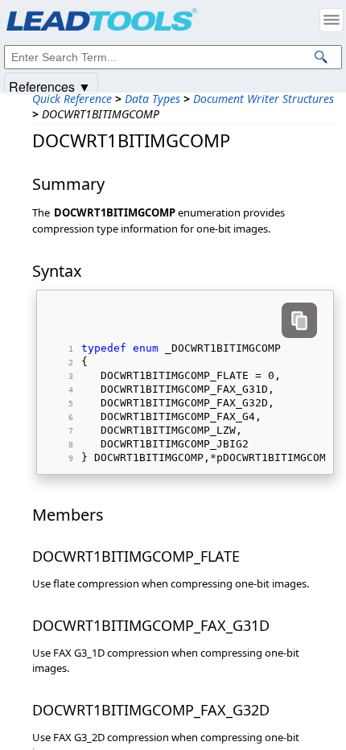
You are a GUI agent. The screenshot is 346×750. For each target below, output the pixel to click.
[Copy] (299, 320)
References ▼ (50, 85)
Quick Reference (72, 98)
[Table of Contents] (331, 20)
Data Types (152, 98)
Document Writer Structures (263, 98)
